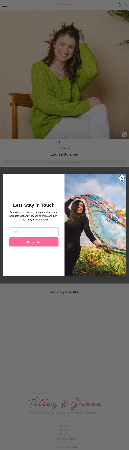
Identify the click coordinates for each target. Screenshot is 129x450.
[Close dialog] (122, 178)
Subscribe (34, 242)
